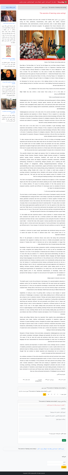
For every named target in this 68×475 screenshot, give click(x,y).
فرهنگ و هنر (38, 2)
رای (44, 394)
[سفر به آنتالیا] (62, 2)
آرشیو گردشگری (30, 2)
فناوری (43, 2)
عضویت (64, 467)
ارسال (64, 440)
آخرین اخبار (48, 2)
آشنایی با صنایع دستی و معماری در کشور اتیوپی (8, 112)
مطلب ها (54, 2)
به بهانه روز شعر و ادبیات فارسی (9, 23)
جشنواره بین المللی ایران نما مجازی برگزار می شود (8, 59)
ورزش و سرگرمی (22, 2)
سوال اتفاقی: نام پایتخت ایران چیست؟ (57, 433)
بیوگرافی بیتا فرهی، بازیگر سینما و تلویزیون (9, 82)
